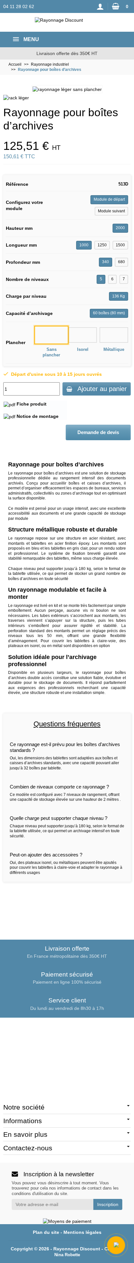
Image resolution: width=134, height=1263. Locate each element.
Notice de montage (38, 416)
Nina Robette (67, 1254)
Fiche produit (32, 404)
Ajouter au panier (102, 388)
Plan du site (46, 1232)
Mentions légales (82, 1232)
